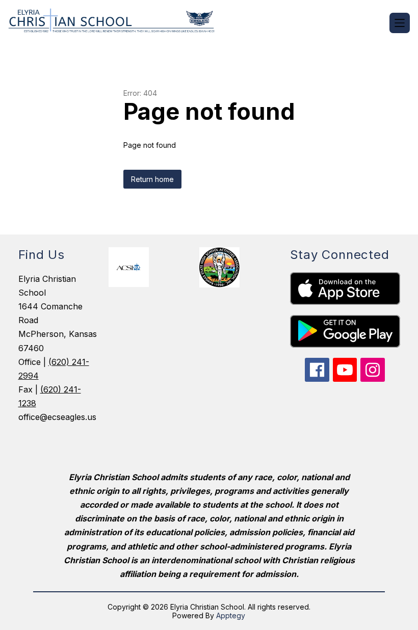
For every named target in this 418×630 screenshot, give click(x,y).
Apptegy (230, 615)
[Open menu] (399, 23)
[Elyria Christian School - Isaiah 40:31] (117, 23)
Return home (152, 179)
